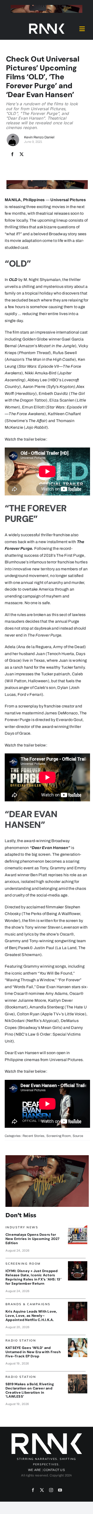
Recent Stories (33, 1136)
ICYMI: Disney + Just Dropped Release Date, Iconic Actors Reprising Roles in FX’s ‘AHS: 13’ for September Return (33, 1277)
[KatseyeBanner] (77, 1340)
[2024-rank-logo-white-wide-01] (46, 24)
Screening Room (58, 1136)
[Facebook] (12, 154)
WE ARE (34, 1470)
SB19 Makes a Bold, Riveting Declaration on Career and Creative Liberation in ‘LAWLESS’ (29, 1390)
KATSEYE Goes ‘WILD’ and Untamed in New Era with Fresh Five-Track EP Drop (33, 1351)
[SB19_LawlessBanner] (77, 1376)
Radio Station (20, 1340)
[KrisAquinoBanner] (77, 1303)
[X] (21, 154)
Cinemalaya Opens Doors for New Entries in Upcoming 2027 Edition (32, 1238)
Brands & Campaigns (28, 1304)
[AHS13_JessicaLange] (77, 1263)
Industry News (21, 1227)
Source (78, 1136)
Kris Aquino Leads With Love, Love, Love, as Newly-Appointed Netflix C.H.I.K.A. (31, 1315)
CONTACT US (54, 1470)
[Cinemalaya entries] (77, 1227)
